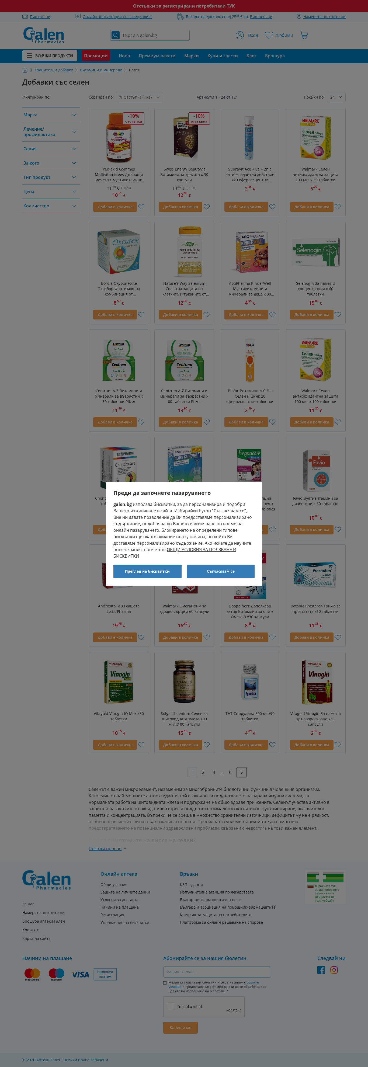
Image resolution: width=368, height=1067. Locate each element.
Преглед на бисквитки (147, 571)
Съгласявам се (221, 571)
